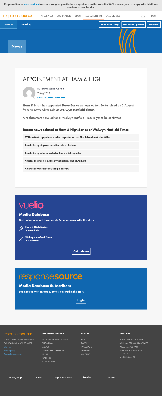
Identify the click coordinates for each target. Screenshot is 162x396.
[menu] (143, 15)
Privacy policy (9, 350)
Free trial (154, 24)
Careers (46, 357)
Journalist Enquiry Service (134, 343)
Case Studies (113, 15)
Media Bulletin (93, 15)
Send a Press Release (53, 350)
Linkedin (85, 350)
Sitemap (7, 346)
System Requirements (13, 354)
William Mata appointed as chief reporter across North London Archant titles (67, 137)
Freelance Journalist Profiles (131, 351)
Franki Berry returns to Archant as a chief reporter (53, 153)
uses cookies (31, 4)
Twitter (85, 343)
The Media (47, 343)
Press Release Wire (129, 346)
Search (24, 24)
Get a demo (81, 251)
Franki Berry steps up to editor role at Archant (50, 145)
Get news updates (133, 24)
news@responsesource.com (51, 97)
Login (81, 300)
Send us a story (110, 24)
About (45, 346)
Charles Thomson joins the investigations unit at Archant (55, 160)
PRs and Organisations (55, 339)
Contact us (48, 361)
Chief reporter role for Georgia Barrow (47, 168)
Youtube (85, 354)
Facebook (86, 346)
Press (45, 354)
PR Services (47, 15)
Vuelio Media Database (131, 339)
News (7, 24)
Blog (78, 15)
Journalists (64, 15)
